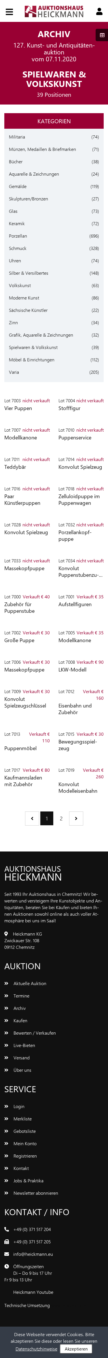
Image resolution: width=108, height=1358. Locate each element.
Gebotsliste (24, 1131)
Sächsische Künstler (28, 310)
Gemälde (17, 186)
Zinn (13, 322)
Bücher (15, 161)
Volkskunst (20, 285)
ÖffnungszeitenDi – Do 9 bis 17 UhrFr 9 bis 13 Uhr (28, 1273)
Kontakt (20, 1168)
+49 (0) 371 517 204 (32, 1229)
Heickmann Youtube (33, 1292)
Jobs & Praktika (27, 1180)
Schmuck (17, 248)
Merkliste (22, 1119)
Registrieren (24, 1156)
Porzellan (18, 236)
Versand (21, 1057)
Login (18, 1106)
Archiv (19, 1008)
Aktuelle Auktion (29, 983)
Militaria (17, 137)
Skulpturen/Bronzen (28, 199)
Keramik (17, 223)
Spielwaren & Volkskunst (33, 347)
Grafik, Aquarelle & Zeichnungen (41, 335)
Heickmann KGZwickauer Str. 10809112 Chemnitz (23, 940)
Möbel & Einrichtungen (31, 359)
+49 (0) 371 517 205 (32, 1241)
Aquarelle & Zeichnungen (34, 174)
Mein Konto (24, 1143)
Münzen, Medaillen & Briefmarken (42, 149)
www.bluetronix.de (69, 1305)
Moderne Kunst (24, 298)
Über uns (21, 1070)
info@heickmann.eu (33, 1254)
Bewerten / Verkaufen (34, 1033)
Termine (20, 996)
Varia (14, 372)
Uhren (15, 260)
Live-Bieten (23, 1045)
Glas (13, 211)
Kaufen (19, 1020)
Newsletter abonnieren (35, 1193)
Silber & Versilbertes (28, 273)
